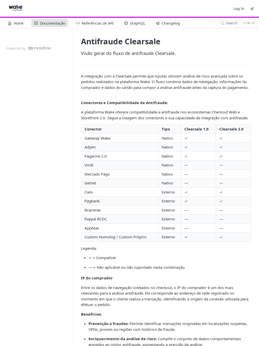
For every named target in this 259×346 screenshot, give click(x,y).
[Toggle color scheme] (252, 8)
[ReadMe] (39, 48)
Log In (239, 8)
